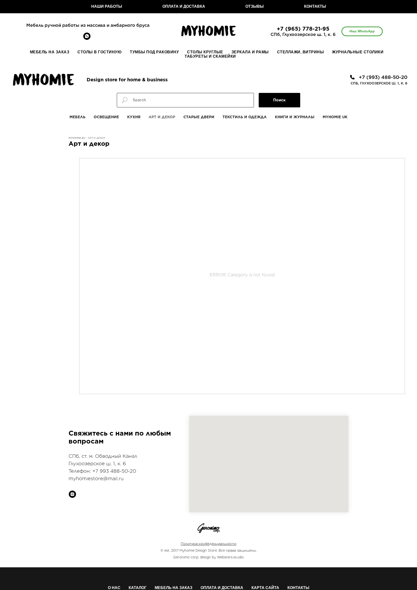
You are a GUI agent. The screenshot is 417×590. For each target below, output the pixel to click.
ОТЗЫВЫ (254, 6)
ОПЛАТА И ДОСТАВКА (183, 6)
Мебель (77, 117)
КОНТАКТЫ (315, 6)
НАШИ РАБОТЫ (106, 6)
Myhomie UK (335, 117)
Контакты (298, 588)
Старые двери (198, 117)
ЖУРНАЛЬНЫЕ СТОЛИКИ (357, 52)
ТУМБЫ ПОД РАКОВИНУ (154, 52)
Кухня (133, 117)
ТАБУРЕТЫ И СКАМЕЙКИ (210, 56)
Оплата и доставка (222, 588)
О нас (114, 588)
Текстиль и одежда (244, 117)
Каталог (137, 588)
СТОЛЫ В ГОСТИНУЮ (99, 52)
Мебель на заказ (173, 588)
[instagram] (72, 494)
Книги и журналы (294, 117)
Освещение (106, 117)
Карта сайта (265, 588)
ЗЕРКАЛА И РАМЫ (250, 52)
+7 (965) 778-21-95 (303, 29)
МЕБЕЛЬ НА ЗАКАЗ (50, 52)
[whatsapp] (86, 38)
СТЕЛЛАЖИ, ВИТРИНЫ (300, 52)
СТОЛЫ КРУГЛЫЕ (205, 52)
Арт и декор (162, 117)
